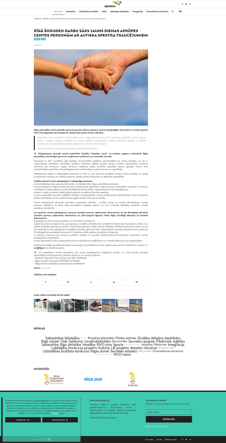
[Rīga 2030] (93, 379)
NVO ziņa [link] (104, 344)
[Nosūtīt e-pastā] (136, 282)
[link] (157, 11)
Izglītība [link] (179, 341)
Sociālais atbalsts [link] (123, 351)
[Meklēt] (172, 11)
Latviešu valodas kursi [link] (103, 354)
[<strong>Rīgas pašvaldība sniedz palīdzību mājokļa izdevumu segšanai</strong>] (95, 305)
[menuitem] (58, 11)
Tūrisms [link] (83, 338)
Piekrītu (21, 420)
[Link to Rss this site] (190, 4)
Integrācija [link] (176, 344)
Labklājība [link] (59, 347)
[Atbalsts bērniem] (91, 87)
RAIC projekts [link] (144, 351)
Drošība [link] (144, 338)
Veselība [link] (88, 344)
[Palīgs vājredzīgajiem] (180, 11)
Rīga (43, 39)
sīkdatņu (54, 413)
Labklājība (45, 268)
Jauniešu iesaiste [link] (141, 341)
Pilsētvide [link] (163, 341)
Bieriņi (37, 39)
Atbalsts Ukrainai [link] (143, 347)
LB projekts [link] (120, 347)
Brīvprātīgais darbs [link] (166, 348)
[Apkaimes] (113, 4)
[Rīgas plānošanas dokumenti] (53, 379)
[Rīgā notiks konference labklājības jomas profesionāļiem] (108, 305)
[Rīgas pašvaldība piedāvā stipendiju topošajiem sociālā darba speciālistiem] (135, 305)
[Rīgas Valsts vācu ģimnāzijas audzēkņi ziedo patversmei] (54, 305)
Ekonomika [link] (119, 341)
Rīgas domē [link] (100, 351)
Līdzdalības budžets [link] (132, 344)
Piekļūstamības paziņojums (103, 417)
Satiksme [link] (76, 341)
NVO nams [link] (122, 354)
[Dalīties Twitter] (68, 282)
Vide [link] (63, 341)
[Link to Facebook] (182, 4)
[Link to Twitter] (186, 4)
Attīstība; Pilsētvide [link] (154, 344)
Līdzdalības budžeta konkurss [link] (66, 351)
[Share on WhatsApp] (91, 282)
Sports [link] (118, 344)
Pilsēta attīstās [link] (125, 338)
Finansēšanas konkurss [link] (168, 351)
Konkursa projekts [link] (82, 347)
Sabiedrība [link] (50, 344)
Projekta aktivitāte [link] (101, 338)
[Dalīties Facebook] (45, 282)
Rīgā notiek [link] (50, 341)
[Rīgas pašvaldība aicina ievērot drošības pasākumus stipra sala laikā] (122, 305)
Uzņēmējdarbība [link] (97, 341)
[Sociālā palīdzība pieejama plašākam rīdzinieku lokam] (81, 305)
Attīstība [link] (74, 344)
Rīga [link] (63, 344)
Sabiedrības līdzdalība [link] (62, 338)
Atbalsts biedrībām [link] (166, 338)
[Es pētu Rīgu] (132, 379)
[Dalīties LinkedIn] (114, 282)
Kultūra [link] (104, 347)
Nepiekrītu (58, 420)
